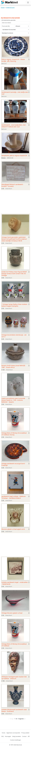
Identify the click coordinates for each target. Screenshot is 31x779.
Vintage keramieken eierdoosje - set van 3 (14, 336)
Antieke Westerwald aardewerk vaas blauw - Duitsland (14, 710)
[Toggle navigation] (28, 2)
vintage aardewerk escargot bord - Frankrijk (13, 464)
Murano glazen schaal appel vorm (13, 529)
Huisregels (8, 736)
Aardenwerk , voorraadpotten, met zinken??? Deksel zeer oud (14, 126)
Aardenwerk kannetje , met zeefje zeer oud (15, 93)
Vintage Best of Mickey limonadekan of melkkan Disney (14, 434)
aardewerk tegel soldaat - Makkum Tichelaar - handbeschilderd (14, 497)
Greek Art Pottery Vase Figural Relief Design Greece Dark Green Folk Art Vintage (14, 273)
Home (2, 7)
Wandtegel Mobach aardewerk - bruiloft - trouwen (13, 185)
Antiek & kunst (10, 7)
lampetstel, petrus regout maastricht (14, 155)
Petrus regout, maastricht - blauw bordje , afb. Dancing (13, 60)
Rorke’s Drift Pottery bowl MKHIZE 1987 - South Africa (13, 366)
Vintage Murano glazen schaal (12, 613)
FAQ (2, 736)
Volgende (22, 719)
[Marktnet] (9, 2)
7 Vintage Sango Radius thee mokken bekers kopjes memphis (14, 305)
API (29, 736)
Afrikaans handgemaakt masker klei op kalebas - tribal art (14, 678)
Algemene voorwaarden (13, 733)
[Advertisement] (15, 201)
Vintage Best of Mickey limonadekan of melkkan (14, 645)
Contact (24, 736)
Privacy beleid (25, 733)
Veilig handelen (16, 736)
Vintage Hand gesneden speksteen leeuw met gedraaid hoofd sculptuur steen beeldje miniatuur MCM (14, 239)
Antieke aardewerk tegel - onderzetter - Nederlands (15, 583)
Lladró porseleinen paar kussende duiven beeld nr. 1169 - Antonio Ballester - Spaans (13, 400)
